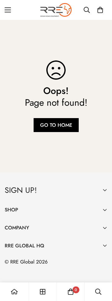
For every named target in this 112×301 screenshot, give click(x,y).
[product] (14, 291)
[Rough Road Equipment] (56, 10)
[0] (100, 10)
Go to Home (56, 125)
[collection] (43, 292)
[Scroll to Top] (101, 268)
